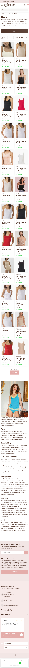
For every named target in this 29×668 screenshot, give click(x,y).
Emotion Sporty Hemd (21, 61)
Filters (13, 31)
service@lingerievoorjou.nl (11, 605)
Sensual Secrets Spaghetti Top (21, 88)
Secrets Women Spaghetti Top (21, 115)
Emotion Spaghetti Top (6, 61)
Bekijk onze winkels (14, 577)
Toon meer (14, 372)
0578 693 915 (8, 601)
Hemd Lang (5, 330)
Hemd (15, 14)
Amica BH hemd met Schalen (21, 196)
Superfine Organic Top (6, 304)
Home (2, 14)
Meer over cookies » (15, 665)
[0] (27, 5)
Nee (24, 663)
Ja (19, 663)
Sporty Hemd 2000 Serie (6, 223)
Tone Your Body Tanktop (21, 332)
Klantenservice (14, 571)
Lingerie (9, 14)
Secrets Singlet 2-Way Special (21, 359)
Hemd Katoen (6, 141)
